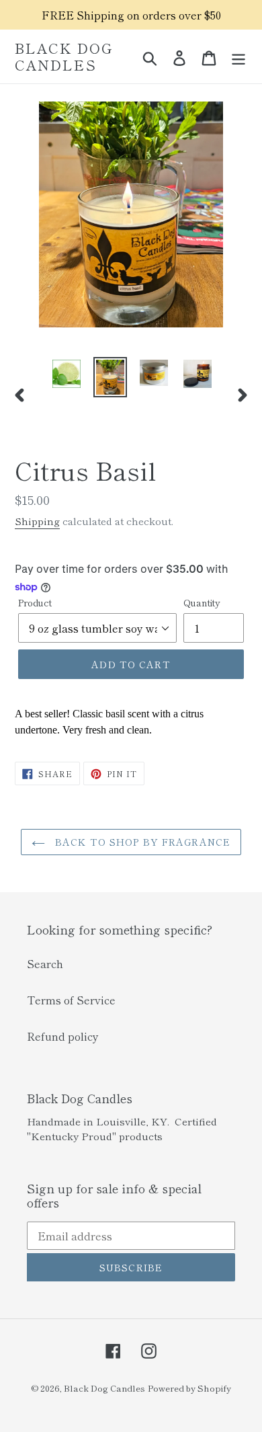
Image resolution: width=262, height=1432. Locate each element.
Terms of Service (71, 1000)
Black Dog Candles (64, 56)
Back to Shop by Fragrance (141, 841)
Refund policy (63, 1036)
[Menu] (238, 57)
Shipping (37, 521)
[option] (67, 374)
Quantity (201, 602)
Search (45, 963)
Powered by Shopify (189, 1388)
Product (35, 602)
